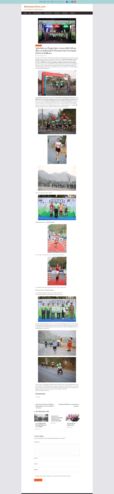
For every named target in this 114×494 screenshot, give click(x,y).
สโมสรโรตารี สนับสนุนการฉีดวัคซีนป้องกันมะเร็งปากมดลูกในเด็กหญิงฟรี (57, 418)
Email (35, 464)
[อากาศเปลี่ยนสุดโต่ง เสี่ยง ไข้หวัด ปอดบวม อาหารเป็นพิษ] (41, 415)
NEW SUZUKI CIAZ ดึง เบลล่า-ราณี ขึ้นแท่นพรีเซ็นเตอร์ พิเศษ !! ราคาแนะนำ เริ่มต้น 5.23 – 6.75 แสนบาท (45, 406)
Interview (72, 13)
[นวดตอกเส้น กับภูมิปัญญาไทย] (73, 415)
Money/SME (56, 13)
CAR (29, 13)
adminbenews (44, 55)
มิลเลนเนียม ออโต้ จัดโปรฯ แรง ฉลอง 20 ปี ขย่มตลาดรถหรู (68, 405)
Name (36, 458)
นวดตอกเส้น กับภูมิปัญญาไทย (71, 424)
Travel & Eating (47, 13)
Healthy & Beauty (37, 13)
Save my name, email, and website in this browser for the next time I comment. (53, 476)
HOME (25, 13)
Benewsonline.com (34, 6)
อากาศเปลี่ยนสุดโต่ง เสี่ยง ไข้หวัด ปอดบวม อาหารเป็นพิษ (40, 425)
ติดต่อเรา (41, 1)
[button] (30, 13)
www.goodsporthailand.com (43, 390)
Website (36, 469)
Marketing (65, 13)
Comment (36, 442)
